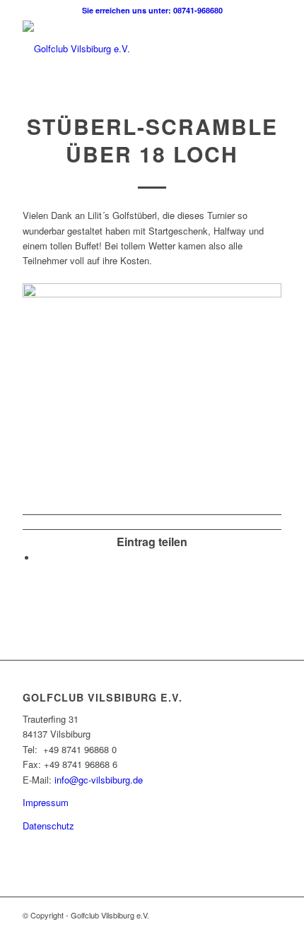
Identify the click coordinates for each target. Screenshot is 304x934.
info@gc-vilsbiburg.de (98, 779)
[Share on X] (40, 557)
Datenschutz (48, 825)
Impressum (46, 802)
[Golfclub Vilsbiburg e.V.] (126, 48)
